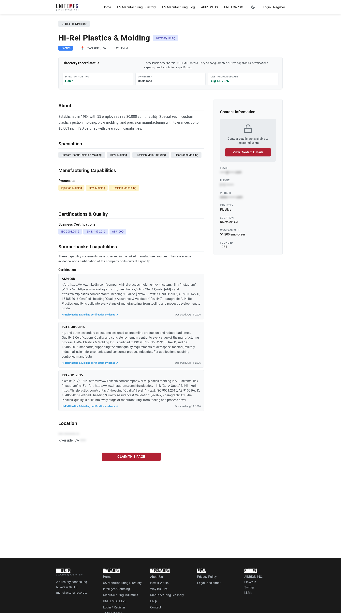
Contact (155, 607)
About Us (156, 577)
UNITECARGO (233, 7)
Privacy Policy (207, 577)
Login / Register (274, 7)
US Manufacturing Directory (136, 7)
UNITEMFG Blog (114, 601)
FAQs (153, 601)
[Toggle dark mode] (253, 7)
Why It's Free (159, 589)
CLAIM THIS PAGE (131, 456)
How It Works (159, 583)
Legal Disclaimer (208, 583)
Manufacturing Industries (120, 595)
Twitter (249, 587)
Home (107, 7)
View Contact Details (248, 152)
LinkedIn (250, 582)
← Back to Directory (74, 23)
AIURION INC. (253, 577)
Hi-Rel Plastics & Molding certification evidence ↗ (90, 314)
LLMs (248, 593)
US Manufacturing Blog (178, 7)
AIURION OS (209, 7)
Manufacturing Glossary (167, 595)
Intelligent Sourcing (116, 589)
